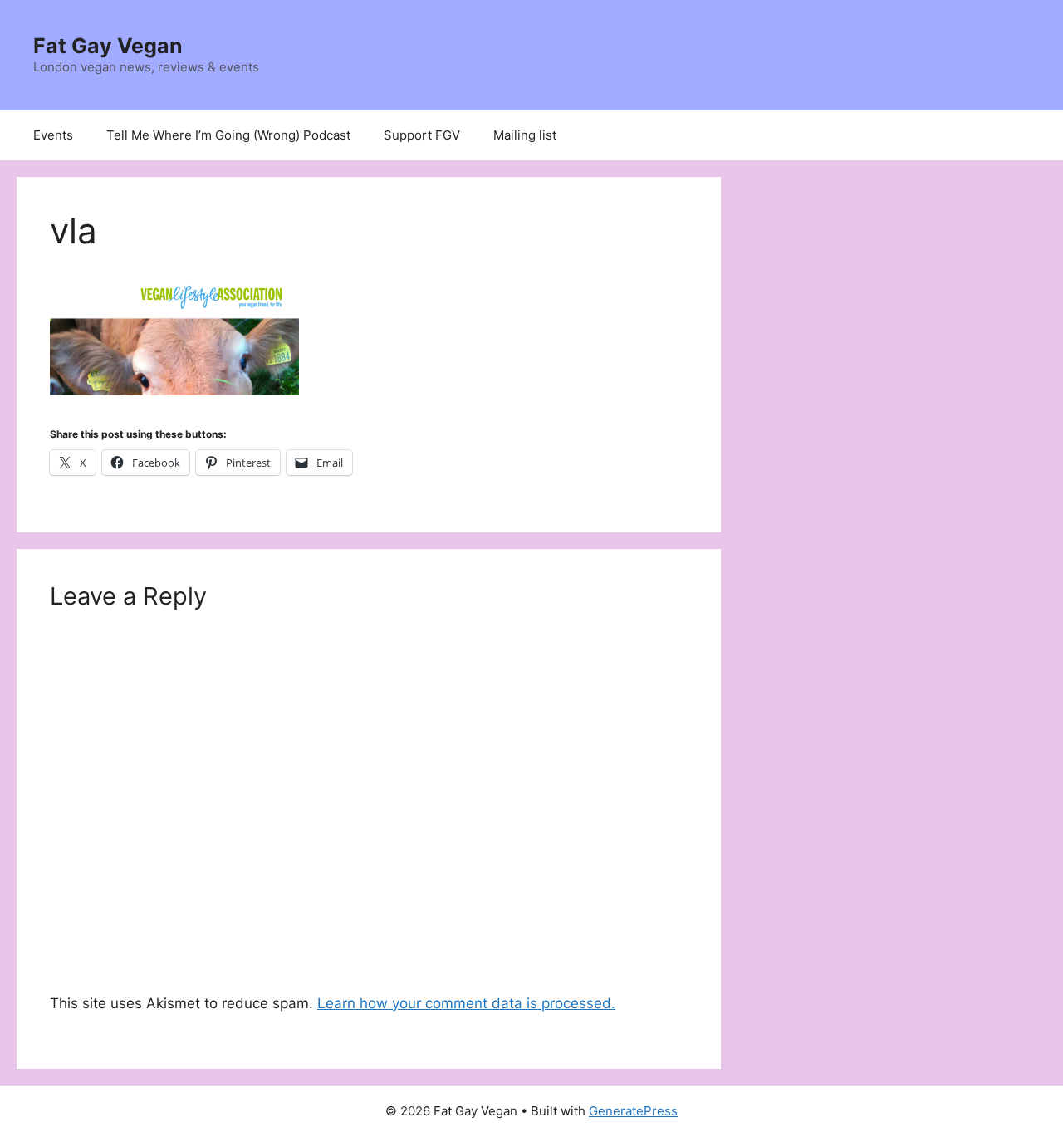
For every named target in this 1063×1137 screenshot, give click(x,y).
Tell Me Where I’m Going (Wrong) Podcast (228, 135)
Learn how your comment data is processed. (466, 1003)
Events (53, 135)
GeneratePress (633, 1111)
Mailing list (524, 135)
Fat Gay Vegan (108, 45)
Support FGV (422, 135)
